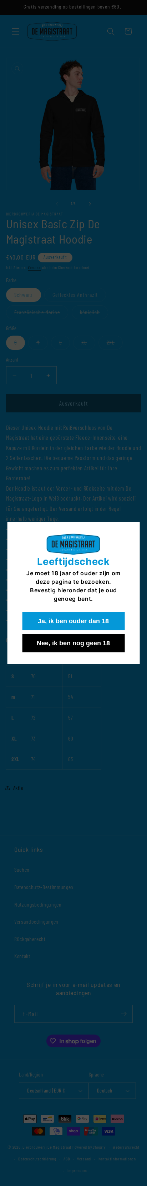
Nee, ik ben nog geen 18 (73, 643)
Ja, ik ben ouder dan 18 (73, 621)
